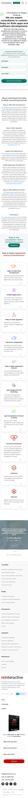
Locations (10, 789)
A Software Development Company (10, 614)
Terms (12, 792)
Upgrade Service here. (14, 144)
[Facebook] (6, 783)
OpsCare (14, 155)
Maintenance (5, 656)
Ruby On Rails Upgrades (7, 623)
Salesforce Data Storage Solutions (10, 643)
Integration (4, 633)
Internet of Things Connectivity (9, 650)
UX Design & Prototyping (7, 596)
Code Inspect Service (10, 217)
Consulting (4, 564)
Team (3, 700)
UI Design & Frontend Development (10, 599)
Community (4, 704)
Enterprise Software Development (10, 617)
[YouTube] (14, 783)
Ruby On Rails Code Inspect (8, 578)
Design (3, 591)
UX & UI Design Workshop (8, 572)
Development (5, 609)
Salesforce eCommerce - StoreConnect (11, 647)
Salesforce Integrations (7, 640)
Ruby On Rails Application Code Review (11, 575)
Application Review (11, 192)
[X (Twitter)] (10, 783)
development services (10, 107)
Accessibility (21, 789)
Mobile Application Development (10, 620)
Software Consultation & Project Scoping (12, 569)
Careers (3, 708)
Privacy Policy (6, 792)
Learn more (14, 545)
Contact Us (16, 2)
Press (15, 789)
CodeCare (7, 153)
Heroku (3, 626)
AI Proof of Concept (6, 585)
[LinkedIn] (2, 783)
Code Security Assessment (8, 582)
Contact (5, 789)
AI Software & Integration (8, 637)
